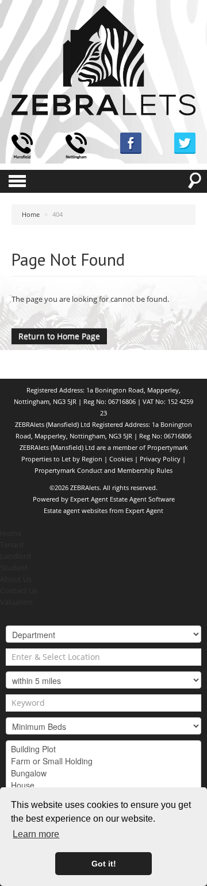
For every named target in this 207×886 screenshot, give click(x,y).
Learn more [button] (36, 834)
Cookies (121, 458)
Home (10, 533)
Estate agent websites (76, 510)
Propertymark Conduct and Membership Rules (103, 470)
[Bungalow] (103, 773)
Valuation (16, 602)
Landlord (15, 556)
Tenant (12, 545)
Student (14, 568)
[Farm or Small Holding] (103, 761)
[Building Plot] (103, 749)
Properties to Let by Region (61, 458)
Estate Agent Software (142, 499)
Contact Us (18, 591)
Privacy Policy (160, 458)
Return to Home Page (59, 336)
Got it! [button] (103, 863)
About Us (16, 579)
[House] (103, 785)
